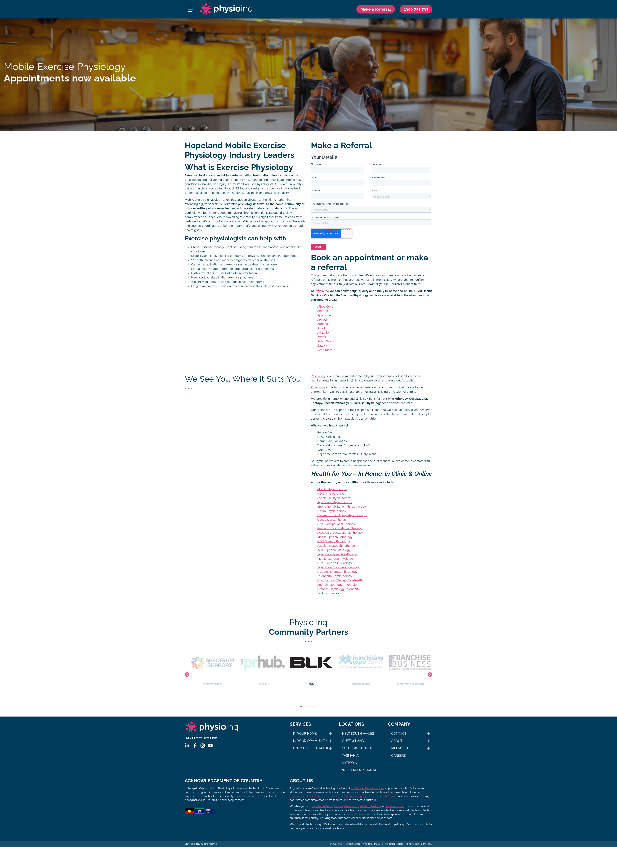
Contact (398, 733)
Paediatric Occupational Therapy (339, 528)
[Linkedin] (187, 745)
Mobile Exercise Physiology (336, 558)
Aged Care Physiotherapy (334, 502)
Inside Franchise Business (358, 683)
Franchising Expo (309, 683)
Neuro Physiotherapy (331, 511)
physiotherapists (299, 796)
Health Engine (407, 683)
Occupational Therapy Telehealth (340, 580)
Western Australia (359, 770)
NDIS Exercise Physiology (334, 563)
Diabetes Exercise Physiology (337, 571)
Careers (398, 755)
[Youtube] (210, 745)
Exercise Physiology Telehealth (338, 589)
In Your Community (310, 741)
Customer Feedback (394, 844)
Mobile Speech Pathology (335, 537)
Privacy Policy (336, 844)
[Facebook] (194, 745)
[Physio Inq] (226, 9)
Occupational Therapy (332, 519)
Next (429, 674)
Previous (187, 674)
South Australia (357, 748)
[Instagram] (202, 745)
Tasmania (350, 755)
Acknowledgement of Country (419, 844)
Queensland (353, 741)
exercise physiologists (353, 796)
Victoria (349, 763)
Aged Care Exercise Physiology (338, 567)
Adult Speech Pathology (333, 550)
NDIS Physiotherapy (330, 493)
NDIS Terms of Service (372, 844)
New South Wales (358, 733)
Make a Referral (375, 9)
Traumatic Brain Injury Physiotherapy (342, 515)
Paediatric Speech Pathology (337, 545)
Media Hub (400, 748)
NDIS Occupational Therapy (336, 524)
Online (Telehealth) (310, 748)
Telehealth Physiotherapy (334, 576)
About (396, 741)
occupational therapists (324, 796)
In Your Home (305, 733)
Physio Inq (322, 291)
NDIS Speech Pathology (333, 541)
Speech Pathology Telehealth (337, 584)
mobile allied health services (367, 788)
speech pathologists (384, 796)
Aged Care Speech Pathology (337, 554)
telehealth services (357, 814)
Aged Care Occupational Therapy (340, 532)
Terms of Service (352, 844)
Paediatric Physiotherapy (334, 498)
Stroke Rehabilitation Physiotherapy (341, 506)
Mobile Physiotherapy (332, 489)
